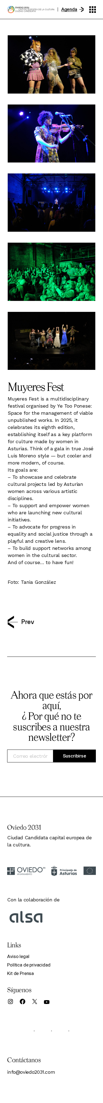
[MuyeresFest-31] (51, 341)
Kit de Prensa (20, 973)
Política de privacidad (28, 965)
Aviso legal (18, 956)
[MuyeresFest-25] (51, 202)
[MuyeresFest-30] (51, 272)
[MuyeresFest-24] (51, 134)
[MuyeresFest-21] (51, 64)
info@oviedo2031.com (31, 1072)
